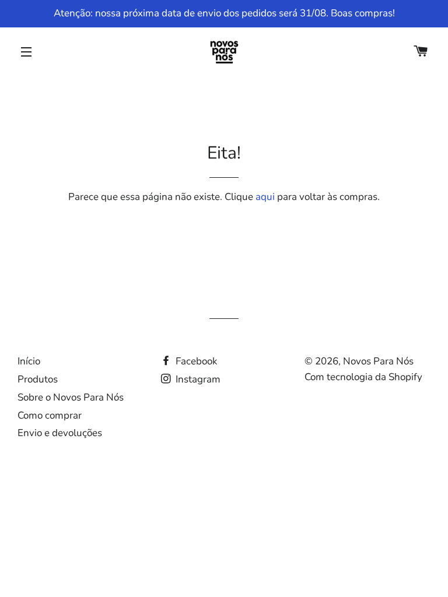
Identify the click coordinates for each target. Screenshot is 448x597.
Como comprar (50, 415)
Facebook (195, 361)
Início (29, 361)
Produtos (38, 379)
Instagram (196, 379)
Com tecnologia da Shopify (363, 377)
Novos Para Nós (378, 361)
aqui (265, 196)
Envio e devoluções (60, 433)
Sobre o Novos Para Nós (71, 397)
